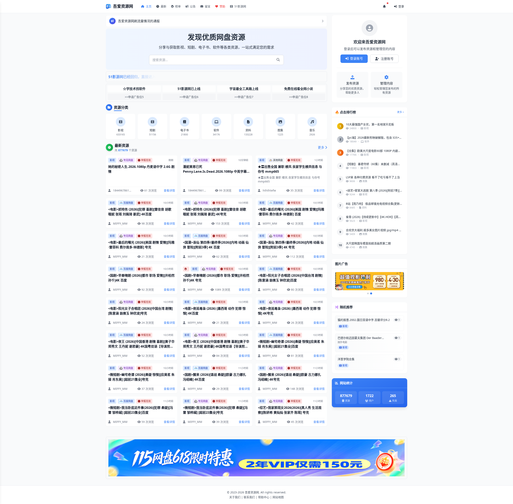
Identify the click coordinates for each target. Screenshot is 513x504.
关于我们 (234, 497)
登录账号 (356, 58)
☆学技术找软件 (134, 89)
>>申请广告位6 (189, 97)
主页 (148, 6)
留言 (207, 6)
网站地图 (278, 497)
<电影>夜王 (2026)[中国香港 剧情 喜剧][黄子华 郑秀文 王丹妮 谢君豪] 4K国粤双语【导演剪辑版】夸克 (216, 346)
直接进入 (148, 76)
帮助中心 (263, 497)
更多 (321, 147)
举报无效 (146, 160)
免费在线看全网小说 (298, 89)
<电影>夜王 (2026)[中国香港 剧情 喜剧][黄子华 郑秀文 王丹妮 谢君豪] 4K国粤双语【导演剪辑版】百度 (141, 346)
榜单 (177, 6)
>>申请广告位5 (134, 97)
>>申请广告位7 (243, 97)
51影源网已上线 (189, 89)
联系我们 (249, 497)
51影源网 (240, 6)
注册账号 (387, 58)
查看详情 (169, 190)
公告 (192, 6)
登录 (401, 6)
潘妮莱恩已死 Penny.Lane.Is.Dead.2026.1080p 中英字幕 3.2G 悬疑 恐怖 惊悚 (215, 171)
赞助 (222, 6)
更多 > (400, 112)
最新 (163, 6)
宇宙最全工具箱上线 (243, 89)
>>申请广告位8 (298, 97)
